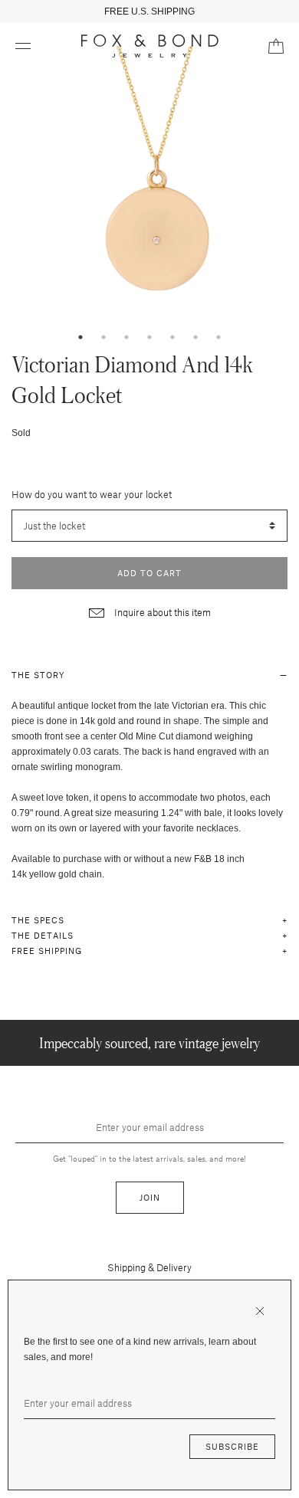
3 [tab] (126, 337)
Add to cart (149, 573)
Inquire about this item (161, 612)
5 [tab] (172, 337)
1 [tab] (80, 337)
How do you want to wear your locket (92, 494)
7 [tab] (218, 337)
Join (150, 1197)
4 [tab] (149, 337)
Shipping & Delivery (149, 1267)
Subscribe (232, 1446)
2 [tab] (103, 337)
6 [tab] (195, 337)
